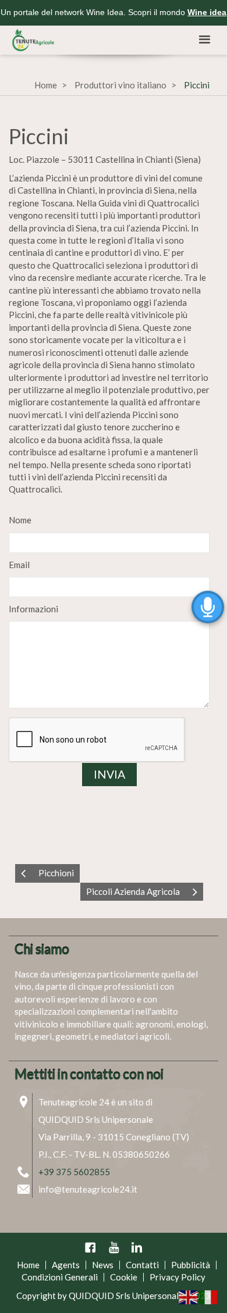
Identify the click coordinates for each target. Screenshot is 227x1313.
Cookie (123, 1277)
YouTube (113, 1247)
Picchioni (56, 873)
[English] (188, 1296)
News (103, 1265)
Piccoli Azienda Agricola (133, 891)
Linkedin (137, 1247)
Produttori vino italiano (120, 85)
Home (45, 85)
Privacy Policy (177, 1277)
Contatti (142, 1265)
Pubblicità (190, 1265)
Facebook (90, 1247)
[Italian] (208, 1296)
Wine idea (206, 12)
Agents (66, 1265)
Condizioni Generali (60, 1277)
